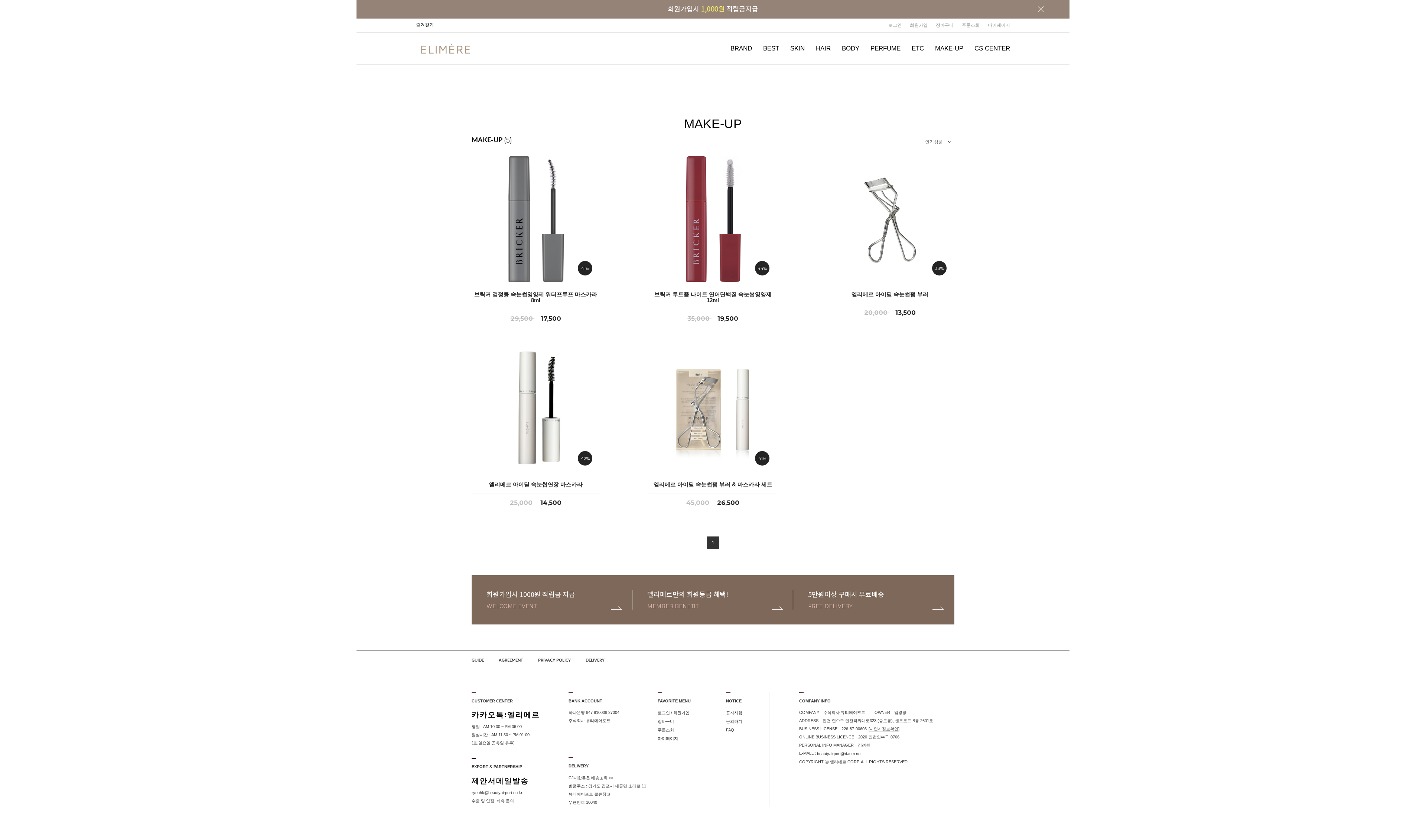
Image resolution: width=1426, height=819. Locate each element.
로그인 (895, 25)
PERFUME (885, 48)
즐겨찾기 (425, 24)
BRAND (741, 48)
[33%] (890, 218)
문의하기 (734, 721)
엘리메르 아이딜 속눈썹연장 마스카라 (536, 484)
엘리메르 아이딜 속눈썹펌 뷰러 (890, 294)
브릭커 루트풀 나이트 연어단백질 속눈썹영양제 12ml (713, 297)
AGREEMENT (511, 660)
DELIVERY (595, 660)
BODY (850, 48)
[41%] (536, 218)
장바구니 (945, 25)
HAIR (823, 48)
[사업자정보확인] (884, 729)
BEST (771, 48)
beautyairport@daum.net (839, 753)
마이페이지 (999, 25)
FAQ (730, 730)
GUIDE (478, 660)
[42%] (536, 408)
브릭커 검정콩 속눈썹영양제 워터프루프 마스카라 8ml (535, 297)
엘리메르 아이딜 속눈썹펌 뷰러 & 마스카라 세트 (713, 484)
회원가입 (919, 25)
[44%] (713, 218)
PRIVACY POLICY (554, 660)
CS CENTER (992, 48)
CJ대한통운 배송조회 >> (591, 778)
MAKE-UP (949, 48)
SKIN (797, 48)
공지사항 (734, 713)
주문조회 (971, 25)
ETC (918, 48)
